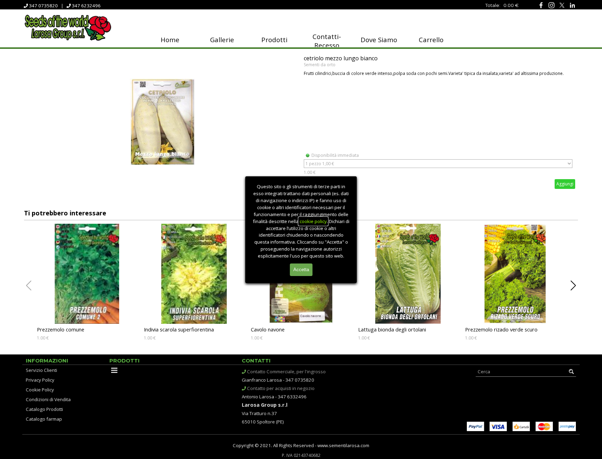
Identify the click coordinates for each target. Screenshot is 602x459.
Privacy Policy (40, 380)
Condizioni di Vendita (48, 399)
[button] (573, 285)
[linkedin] (572, 5)
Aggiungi (564, 184)
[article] (301, 122)
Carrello (431, 39)
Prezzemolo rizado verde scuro (501, 329)
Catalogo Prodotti (44, 409)
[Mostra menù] (114, 370)
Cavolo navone (268, 329)
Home (170, 39)
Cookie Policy (40, 390)
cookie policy (313, 221)
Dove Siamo (379, 39)
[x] (561, 5)
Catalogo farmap (44, 419)
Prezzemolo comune (60, 329)
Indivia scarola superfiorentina (179, 329)
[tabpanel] (478, 5)
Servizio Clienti (41, 370)
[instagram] (551, 5)
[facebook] (541, 5)
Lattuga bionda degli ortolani (392, 329)
